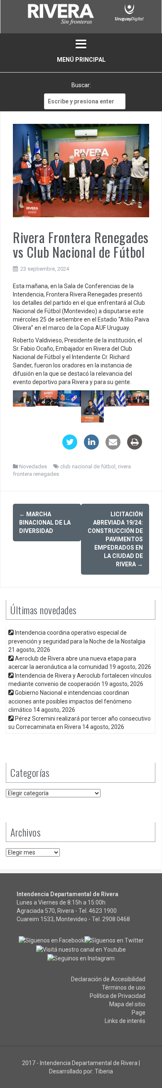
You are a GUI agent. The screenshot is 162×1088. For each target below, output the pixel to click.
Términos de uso (123, 987)
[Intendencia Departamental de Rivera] (60, 16)
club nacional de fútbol (87, 466)
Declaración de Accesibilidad (108, 979)
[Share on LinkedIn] (91, 447)
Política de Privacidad (117, 996)
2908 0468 (116, 919)
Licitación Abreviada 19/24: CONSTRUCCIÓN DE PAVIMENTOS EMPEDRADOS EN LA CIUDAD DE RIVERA (115, 539)
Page (138, 1012)
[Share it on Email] (113, 447)
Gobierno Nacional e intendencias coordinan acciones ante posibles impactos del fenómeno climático (70, 701)
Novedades (33, 466)
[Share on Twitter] (69, 447)
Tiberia (104, 1071)
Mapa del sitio (127, 1004)
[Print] (134, 447)
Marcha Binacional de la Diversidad (45, 522)
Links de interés (125, 1021)
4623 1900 (103, 910)
